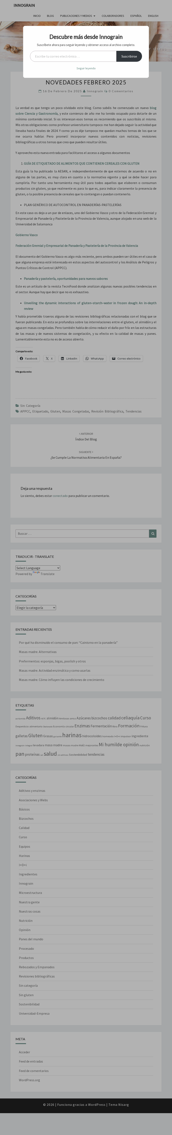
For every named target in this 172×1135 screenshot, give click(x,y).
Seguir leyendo (86, 68)
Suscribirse (129, 56)
